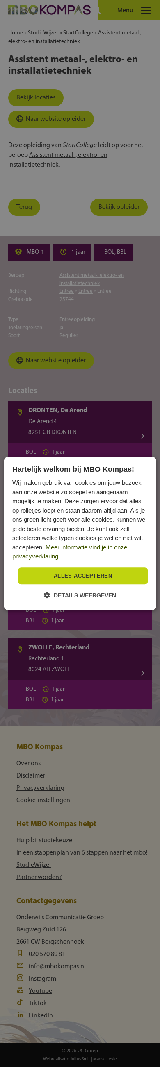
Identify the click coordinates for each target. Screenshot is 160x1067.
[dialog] (80, 533)
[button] (80, 595)
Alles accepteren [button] (83, 576)
